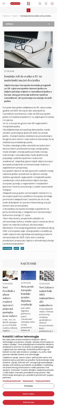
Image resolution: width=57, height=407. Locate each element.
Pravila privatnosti (12, 381)
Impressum (28, 381)
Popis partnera (42, 381)
